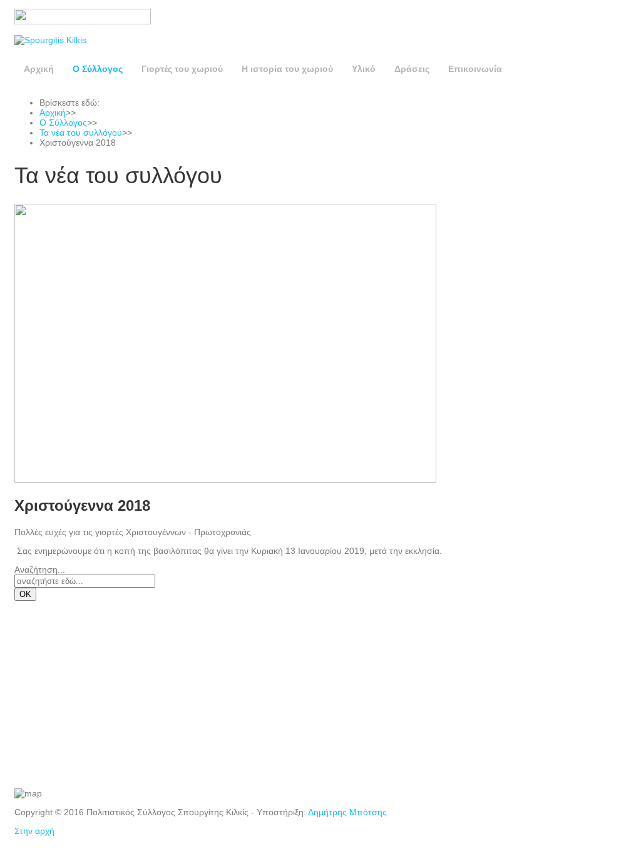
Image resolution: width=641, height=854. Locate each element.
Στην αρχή (34, 831)
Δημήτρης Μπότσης (347, 812)
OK (25, 594)
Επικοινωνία (475, 69)
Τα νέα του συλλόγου (80, 133)
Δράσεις (411, 69)
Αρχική (39, 69)
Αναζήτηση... (39, 570)
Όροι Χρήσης (43, 708)
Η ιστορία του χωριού (287, 69)
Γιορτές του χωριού (182, 69)
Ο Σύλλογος (98, 69)
